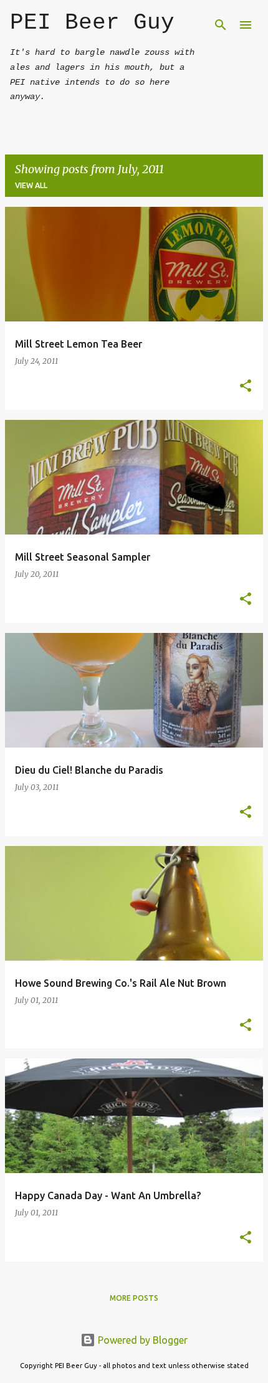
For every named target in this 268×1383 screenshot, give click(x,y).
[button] (245, 386)
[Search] (220, 25)
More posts (134, 1298)
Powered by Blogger (141, 1340)
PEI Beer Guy (92, 23)
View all (31, 185)
